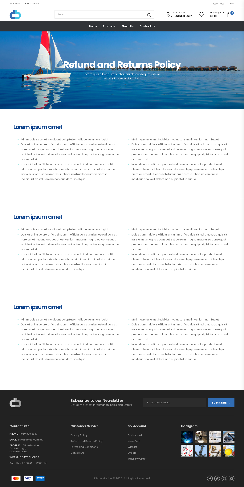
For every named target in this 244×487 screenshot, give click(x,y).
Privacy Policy (79, 435)
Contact (218, 3)
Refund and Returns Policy (87, 441)
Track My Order (137, 458)
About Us (127, 26)
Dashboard (135, 435)
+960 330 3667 (28, 434)
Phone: (14, 434)
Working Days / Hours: (25, 457)
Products (109, 26)
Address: (15, 445)
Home (93, 26)
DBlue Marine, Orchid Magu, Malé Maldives (24, 448)
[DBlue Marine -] (24, 14)
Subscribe (219, 402)
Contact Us (147, 26)
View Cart (134, 441)
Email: (13, 439)
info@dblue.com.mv (30, 439)
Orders (132, 452)
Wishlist (132, 447)
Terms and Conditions (84, 447)
